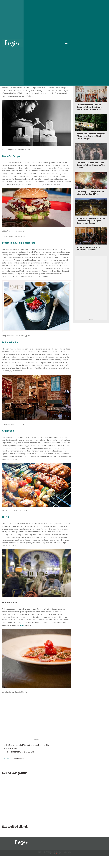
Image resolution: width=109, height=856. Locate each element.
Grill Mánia (8, 431)
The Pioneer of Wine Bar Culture (20, 752)
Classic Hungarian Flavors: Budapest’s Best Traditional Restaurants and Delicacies (89, 107)
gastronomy (19, 759)
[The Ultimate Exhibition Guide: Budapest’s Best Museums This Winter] (91, 153)
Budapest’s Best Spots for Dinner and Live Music (88, 248)
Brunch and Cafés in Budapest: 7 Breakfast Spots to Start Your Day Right (91, 136)
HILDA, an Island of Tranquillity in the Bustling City (27, 745)
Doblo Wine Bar (10, 342)
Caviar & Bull (11, 748)
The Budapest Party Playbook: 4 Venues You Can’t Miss (90, 193)
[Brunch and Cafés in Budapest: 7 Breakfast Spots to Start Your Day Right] (91, 124)
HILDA (5, 517)
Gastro (7, 759)
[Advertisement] (35, 799)
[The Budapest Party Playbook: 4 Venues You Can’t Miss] (91, 182)
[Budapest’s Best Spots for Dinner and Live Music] (91, 238)
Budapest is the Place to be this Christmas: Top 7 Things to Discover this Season (91, 221)
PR (60, 854)
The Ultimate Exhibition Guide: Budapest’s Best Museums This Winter (91, 165)
